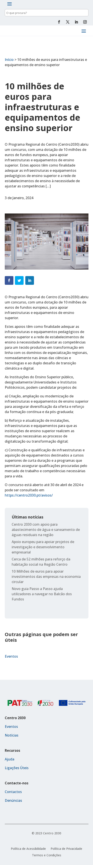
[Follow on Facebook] (59, 21)
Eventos (11, 656)
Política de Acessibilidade (28, 849)
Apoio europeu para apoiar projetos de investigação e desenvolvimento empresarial (43, 547)
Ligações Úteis (17, 767)
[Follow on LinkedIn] (76, 21)
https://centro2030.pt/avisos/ (29, 495)
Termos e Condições (46, 855)
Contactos (13, 791)
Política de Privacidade (66, 849)
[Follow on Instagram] (85, 21)
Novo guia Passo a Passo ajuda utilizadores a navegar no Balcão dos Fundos (42, 594)
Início (9, 59)
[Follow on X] (67, 21)
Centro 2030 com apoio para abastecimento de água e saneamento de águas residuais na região (46, 529)
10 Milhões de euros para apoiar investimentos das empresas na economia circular (46, 576)
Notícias (11, 735)
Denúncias (13, 800)
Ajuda (9, 759)
